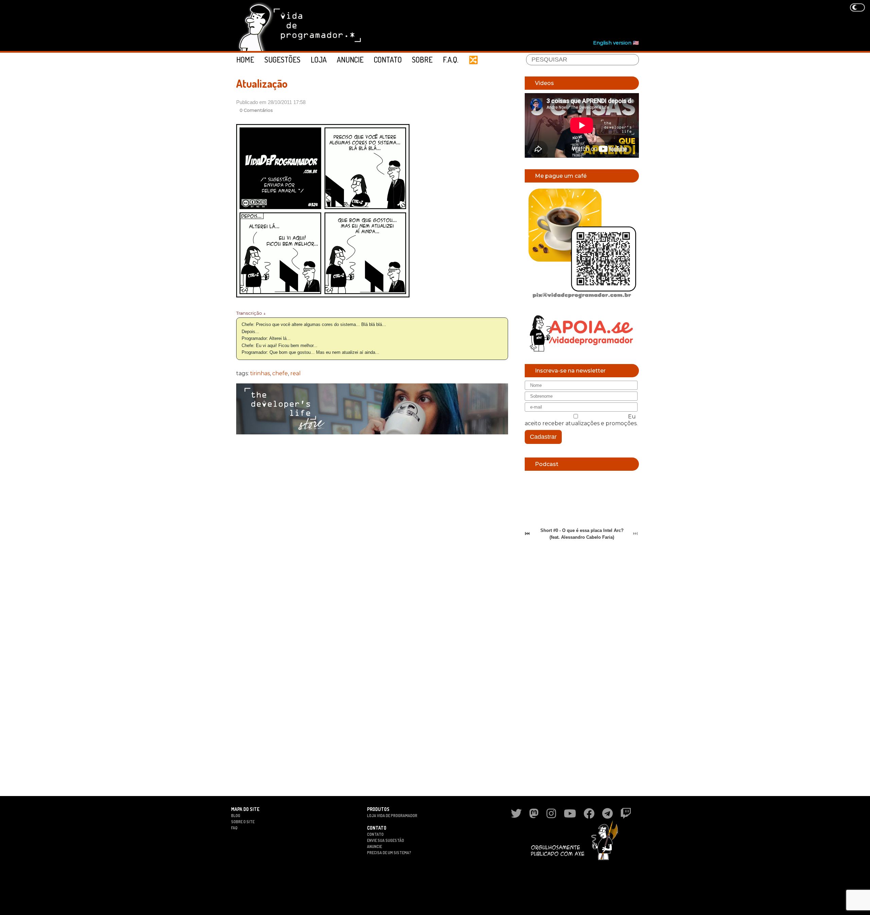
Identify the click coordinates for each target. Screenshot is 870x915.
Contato (388, 59)
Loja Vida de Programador (392, 815)
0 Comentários (256, 110)
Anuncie (350, 59)
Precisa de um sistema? (389, 852)
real (295, 373)
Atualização (262, 83)
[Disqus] (372, 527)
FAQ (234, 827)
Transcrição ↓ (251, 313)
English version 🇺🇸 (616, 43)
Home (245, 59)
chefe (280, 373)
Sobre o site (243, 821)
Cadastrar (543, 436)
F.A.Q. (450, 59)
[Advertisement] (515, 20)
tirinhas (260, 373)
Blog (235, 815)
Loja (319, 59)
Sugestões (282, 59)
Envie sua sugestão (385, 840)
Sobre (422, 59)
